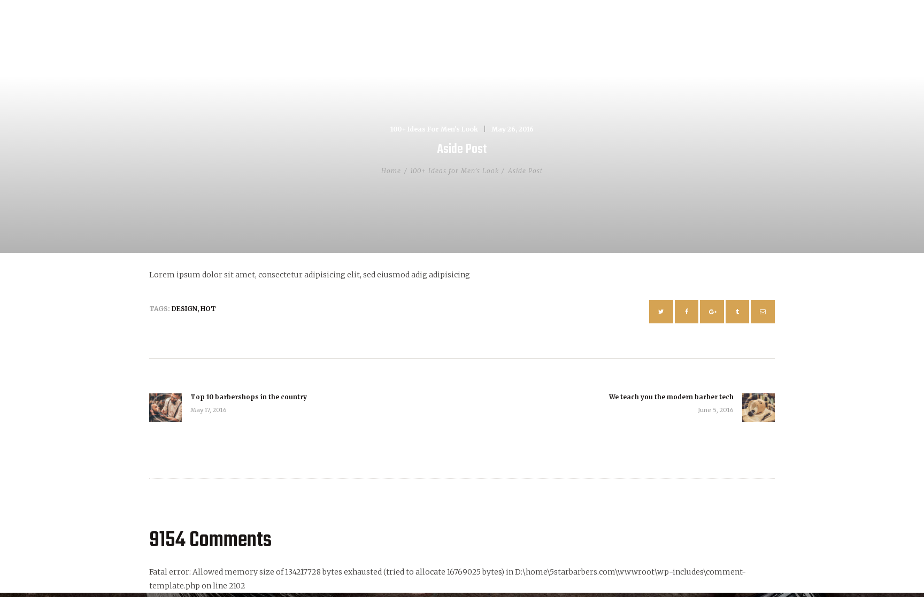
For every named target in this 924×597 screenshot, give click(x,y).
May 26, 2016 (512, 129)
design (184, 309)
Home (391, 171)
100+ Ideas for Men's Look (434, 129)
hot (208, 309)
